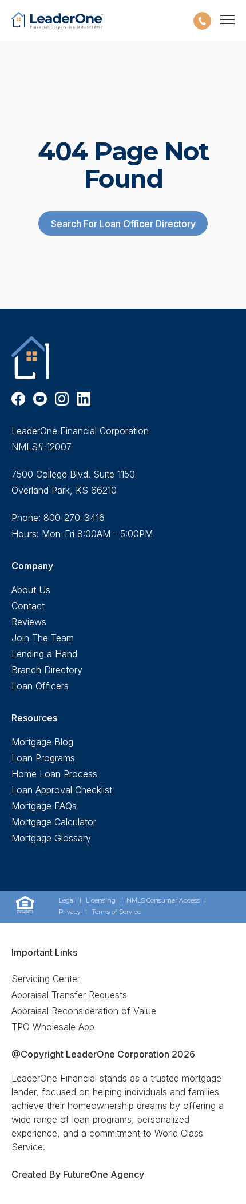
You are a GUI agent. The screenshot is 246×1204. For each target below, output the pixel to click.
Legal (67, 900)
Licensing (101, 900)
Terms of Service (116, 912)
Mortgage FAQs (44, 806)
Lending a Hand (44, 653)
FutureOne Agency (102, 1174)
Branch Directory (46, 669)
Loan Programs (43, 758)
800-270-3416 (74, 517)
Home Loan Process (54, 774)
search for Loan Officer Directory (123, 223)
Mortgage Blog (42, 742)
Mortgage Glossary (51, 838)
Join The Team (42, 637)
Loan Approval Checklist (61, 790)
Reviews (28, 621)
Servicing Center (45, 978)
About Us (30, 589)
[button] (202, 21)
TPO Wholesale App (52, 1026)
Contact (28, 605)
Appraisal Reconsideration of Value (83, 1010)
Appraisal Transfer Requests (69, 994)
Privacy (70, 912)
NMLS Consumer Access (163, 900)
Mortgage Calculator (53, 822)
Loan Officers (40, 686)
